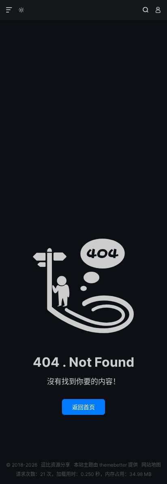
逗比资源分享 (83, 10)
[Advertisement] (83, 107)
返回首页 (83, 407)
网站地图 (151, 465)
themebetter (113, 465)
